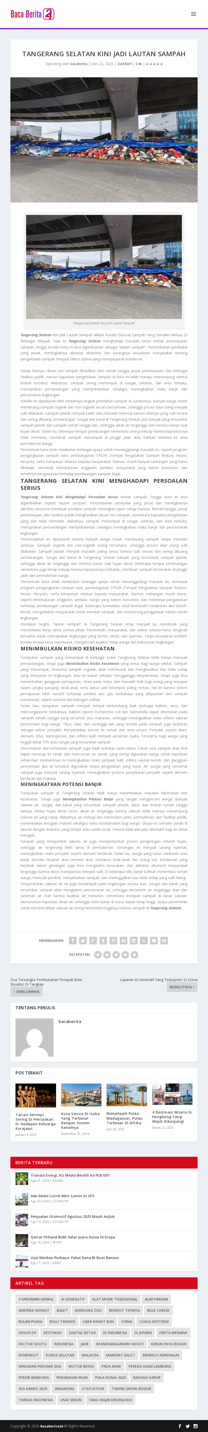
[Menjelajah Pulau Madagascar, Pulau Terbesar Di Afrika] (127, 1095)
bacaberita (79, 63)
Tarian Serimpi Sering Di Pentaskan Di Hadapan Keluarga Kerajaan (35, 1121)
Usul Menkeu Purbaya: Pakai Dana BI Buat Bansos (75, 1257)
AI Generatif (73, 1299)
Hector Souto (33, 1343)
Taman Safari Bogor (131, 1388)
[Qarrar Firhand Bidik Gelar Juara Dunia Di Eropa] (21, 1240)
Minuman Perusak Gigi (40, 1366)
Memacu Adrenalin (161, 1355)
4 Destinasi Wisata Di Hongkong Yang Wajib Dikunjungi (172, 1117)
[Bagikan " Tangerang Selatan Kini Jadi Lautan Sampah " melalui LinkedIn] (123, 941)
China (126, 1321)
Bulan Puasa (30, 1321)
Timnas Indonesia (36, 1399)
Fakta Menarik (173, 1332)
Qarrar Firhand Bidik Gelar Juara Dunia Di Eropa (73, 1237)
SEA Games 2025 (33, 1388)
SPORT (57, 1242)
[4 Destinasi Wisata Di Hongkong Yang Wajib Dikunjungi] (172, 1094)
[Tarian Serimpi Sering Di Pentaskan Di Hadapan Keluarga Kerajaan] (35, 1095)
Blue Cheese (158, 1310)
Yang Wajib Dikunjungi (110, 1399)
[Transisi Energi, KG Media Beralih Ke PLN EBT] (21, 1178)
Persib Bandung (34, 1377)
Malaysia (90, 1355)
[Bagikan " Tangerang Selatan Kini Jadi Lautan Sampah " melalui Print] (164, 941)
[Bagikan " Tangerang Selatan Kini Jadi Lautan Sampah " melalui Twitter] (83, 941)
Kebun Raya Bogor (168, 1343)
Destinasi (52, 1332)
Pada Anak (111, 1366)
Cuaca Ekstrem (154, 1321)
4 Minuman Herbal (36, 1299)
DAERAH (124, 63)
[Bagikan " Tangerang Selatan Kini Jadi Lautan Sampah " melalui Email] (154, 941)
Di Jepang (143, 1332)
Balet (62, 1310)
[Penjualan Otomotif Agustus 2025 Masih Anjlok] (21, 1220)
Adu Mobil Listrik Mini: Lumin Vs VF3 (62, 1195)
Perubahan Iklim (72, 1377)
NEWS (57, 1263)
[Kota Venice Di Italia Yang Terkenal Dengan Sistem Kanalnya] (81, 1095)
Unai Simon (71, 1399)
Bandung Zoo (88, 1310)
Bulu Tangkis (62, 1321)
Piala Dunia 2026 (110, 1377)
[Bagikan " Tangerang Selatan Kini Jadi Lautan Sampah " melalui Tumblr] (103, 941)
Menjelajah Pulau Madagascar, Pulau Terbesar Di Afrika (125, 1118)
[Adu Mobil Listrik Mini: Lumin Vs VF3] (21, 1199)
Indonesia (63, 1343)
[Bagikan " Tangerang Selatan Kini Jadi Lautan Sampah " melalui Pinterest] (113, 941)
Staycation (93, 1388)
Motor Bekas (81, 1366)
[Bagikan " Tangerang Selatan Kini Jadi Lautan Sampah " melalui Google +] (93, 941)
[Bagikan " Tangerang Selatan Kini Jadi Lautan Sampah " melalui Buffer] (134, 941)
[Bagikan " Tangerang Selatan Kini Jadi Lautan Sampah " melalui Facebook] (73, 941)
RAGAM (58, 1180)
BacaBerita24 (51, 1426)
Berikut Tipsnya (124, 1310)
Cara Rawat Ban (98, 1321)
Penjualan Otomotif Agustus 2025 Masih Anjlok (73, 1216)
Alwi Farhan (156, 1299)
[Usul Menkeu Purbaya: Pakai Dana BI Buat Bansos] (21, 1261)
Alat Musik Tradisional (114, 1299)
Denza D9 (27, 1332)
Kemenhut (29, 1355)
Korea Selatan (60, 1355)
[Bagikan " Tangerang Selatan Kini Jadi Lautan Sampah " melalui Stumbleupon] (144, 941)
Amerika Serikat (34, 1310)
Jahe (85, 1343)
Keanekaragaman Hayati (120, 1343)
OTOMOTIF (60, 1201)
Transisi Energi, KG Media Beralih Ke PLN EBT (70, 1175)
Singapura (64, 1388)
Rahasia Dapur (147, 1377)
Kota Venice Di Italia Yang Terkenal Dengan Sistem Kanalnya (80, 1120)
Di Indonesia (115, 1332)
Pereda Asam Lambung (150, 1366)
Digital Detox (82, 1332)
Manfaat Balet (120, 1355)
